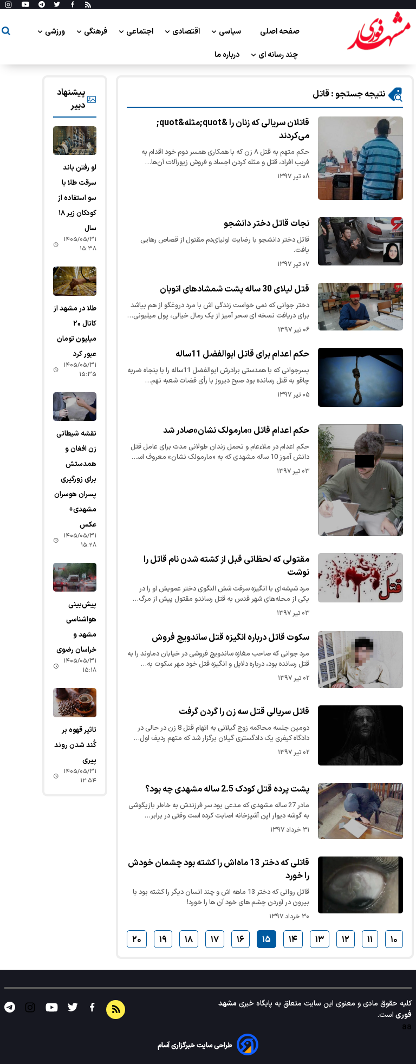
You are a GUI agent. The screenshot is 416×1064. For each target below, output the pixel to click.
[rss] (88, 5)
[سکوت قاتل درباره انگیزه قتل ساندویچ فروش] (360, 659)
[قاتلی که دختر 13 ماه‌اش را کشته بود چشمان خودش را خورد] (360, 885)
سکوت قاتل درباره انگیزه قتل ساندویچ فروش (230, 637)
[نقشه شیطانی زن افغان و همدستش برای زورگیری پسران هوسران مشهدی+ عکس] (74, 406)
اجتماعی (140, 31)
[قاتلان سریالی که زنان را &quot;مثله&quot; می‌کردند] (360, 158)
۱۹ (163, 939)
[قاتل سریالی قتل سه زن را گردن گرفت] (360, 735)
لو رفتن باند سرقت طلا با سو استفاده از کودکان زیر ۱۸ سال (77, 198)
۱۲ (345, 939)
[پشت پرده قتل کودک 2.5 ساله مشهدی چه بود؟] (360, 811)
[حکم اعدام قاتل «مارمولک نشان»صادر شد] (360, 479)
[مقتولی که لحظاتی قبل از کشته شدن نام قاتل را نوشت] (360, 577)
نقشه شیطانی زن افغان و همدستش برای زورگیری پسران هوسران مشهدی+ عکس (75, 479)
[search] (6, 33)
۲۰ (136, 939)
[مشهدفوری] (379, 31)
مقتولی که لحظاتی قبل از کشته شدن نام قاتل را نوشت (226, 566)
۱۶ (240, 939)
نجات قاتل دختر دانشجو (266, 223)
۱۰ (394, 939)
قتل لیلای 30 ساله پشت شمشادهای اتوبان (234, 289)
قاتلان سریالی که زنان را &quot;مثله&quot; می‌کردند (233, 129)
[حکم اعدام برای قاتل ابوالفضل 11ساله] (360, 377)
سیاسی (231, 31)
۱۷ (215, 939)
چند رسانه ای (279, 55)
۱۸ (189, 939)
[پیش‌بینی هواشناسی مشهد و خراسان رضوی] (74, 577)
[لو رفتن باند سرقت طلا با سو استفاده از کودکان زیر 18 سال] (74, 140)
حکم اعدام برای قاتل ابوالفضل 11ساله (242, 354)
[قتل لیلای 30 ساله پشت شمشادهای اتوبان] (360, 306)
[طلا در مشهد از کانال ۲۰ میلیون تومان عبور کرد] (74, 281)
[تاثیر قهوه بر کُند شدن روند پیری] (74, 702)
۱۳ (319, 939)
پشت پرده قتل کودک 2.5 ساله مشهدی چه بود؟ (227, 789)
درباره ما (227, 55)
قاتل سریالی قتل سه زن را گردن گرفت (244, 711)
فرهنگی (96, 31)
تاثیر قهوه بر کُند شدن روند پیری (75, 745)
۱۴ (293, 939)
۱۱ (370, 939)
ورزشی (56, 31)
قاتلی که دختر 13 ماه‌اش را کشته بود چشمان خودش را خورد (218, 870)
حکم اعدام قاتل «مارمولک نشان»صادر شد (236, 430)
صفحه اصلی (280, 31)
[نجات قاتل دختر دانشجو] (360, 241)
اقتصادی (187, 31)
